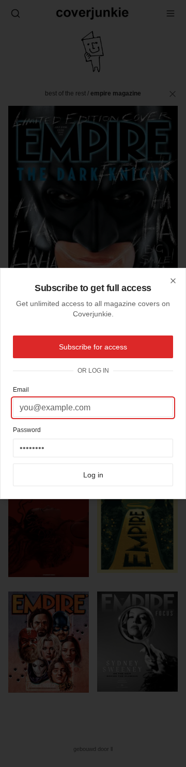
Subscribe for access (93, 347)
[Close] (173, 281)
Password (27, 430)
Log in (93, 475)
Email (21, 389)
